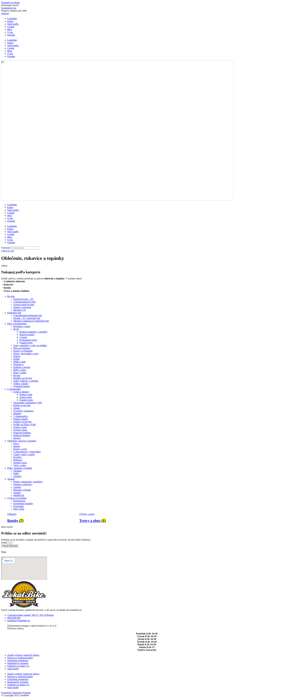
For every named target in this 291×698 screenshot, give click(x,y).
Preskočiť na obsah (10, 2)
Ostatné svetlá (26, 400)
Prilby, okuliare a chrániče (19, 468)
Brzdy (16, 329)
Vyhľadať (6, 247)
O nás (10, 32)
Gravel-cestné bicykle (23, 304)
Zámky (16, 408)
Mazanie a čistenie (22, 490)
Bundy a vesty (20, 449)
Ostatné (17, 492)
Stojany (17, 438)
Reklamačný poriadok (17, 663)
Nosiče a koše (20, 427)
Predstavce (18, 364)
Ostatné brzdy (26, 342)
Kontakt (11, 35)
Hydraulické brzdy (28, 340)
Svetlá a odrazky (21, 391)
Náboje (16, 356)
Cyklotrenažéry (20, 416)
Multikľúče (18, 495)
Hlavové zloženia (21, 348)
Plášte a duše (19, 362)
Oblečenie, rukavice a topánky (21, 441)
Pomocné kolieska (22, 432)
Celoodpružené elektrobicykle (27, 315)
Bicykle (11, 296)
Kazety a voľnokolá (22, 351)
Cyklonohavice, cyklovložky (27, 451)
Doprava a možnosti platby (20, 658)
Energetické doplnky (23, 503)
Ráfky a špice (19, 370)
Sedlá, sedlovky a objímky (26, 381)
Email (4, 542)
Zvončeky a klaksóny (23, 411)
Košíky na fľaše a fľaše (24, 424)
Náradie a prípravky (22, 484)
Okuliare (17, 471)
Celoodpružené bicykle (24, 302)
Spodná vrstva (20, 462)
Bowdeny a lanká (21, 326)
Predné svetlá (25, 394)
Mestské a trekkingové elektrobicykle (31, 321)
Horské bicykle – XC (23, 299)
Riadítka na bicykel (22, 378)
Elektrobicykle (14, 312)
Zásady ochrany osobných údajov (23, 655)
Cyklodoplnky (14, 389)
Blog (9, 29)
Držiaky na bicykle (22, 421)
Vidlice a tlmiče (20, 383)
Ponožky (17, 457)
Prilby (16, 473)
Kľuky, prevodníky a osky (26, 353)
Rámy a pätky (20, 372)
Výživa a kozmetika (16, 498)
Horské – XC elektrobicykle (26, 318)
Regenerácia (19, 501)
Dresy (16, 443)
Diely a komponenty (17, 323)
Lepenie (17, 487)
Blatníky (17, 413)
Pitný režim (18, 509)
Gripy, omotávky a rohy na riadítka (30, 345)
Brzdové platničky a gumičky (33, 332)
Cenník (10, 26)
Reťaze (16, 375)
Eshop (10, 21)
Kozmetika (18, 506)
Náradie (11, 479)
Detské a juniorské (22, 307)
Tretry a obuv (19, 465)
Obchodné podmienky (18, 660)
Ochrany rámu (20, 430)
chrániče (17, 476)
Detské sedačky (20, 419)
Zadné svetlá (25, 397)
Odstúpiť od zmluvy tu (18, 666)
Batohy (16, 446)
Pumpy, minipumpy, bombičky (28, 481)
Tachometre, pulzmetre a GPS (27, 402)
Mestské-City (19, 310)
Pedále (16, 359)
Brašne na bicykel (21, 405)
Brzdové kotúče (27, 334)
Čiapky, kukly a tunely (24, 454)
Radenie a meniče (21, 367)
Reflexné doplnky (21, 435)
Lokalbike (12, 18)
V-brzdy (23, 337)
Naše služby (13, 24)
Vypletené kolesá (21, 386)
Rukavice (17, 460)
